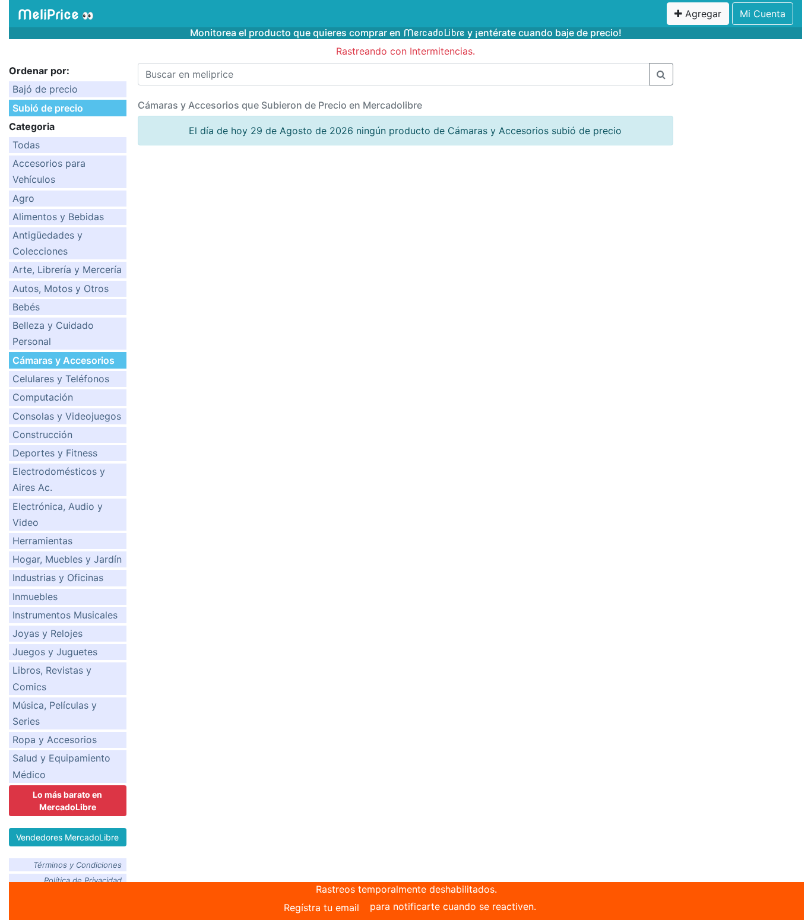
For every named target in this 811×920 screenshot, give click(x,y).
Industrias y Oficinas (57, 577)
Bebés (26, 307)
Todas (26, 145)
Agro (23, 198)
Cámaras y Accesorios (63, 360)
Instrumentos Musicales (65, 615)
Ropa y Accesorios (54, 739)
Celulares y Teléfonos (60, 379)
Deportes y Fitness (54, 453)
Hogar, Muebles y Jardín (67, 559)
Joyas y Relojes (47, 633)
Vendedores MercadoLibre (67, 837)
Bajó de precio (45, 89)
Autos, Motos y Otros (60, 288)
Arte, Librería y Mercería (67, 269)
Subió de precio (47, 108)
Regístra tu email (321, 907)
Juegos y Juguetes (54, 652)
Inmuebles (35, 596)
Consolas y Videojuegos (66, 416)
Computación (42, 397)
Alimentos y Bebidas (58, 217)
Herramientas (42, 541)
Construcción (42, 434)
